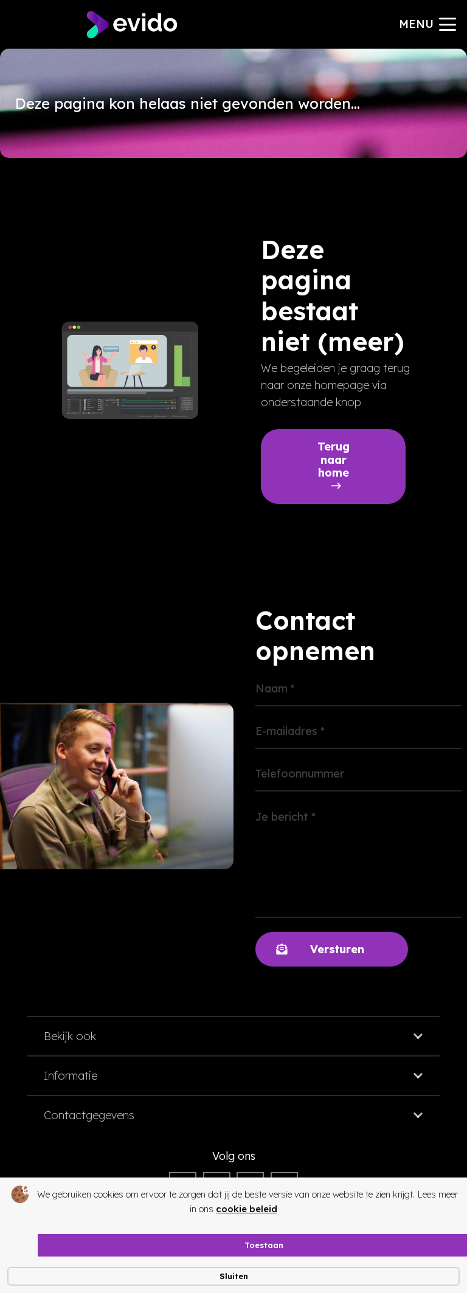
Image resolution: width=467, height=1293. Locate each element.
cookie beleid (246, 1209)
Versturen (337, 949)
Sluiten (234, 1276)
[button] (427, 24)
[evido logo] (132, 24)
